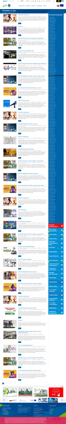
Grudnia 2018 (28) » (52, 153)
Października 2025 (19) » (53, 37)
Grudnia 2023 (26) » (52, 68)
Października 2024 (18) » (53, 54)
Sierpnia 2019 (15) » (52, 142)
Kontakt (44, 5)
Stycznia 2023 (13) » (52, 84)
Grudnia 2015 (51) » (52, 205)
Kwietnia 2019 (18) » (52, 148)
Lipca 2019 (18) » (51, 143)
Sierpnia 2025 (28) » (52, 39)
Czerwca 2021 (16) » (52, 111)
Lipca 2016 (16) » (51, 195)
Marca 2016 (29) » (52, 200)
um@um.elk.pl (7, 412)
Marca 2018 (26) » (52, 166)
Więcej (20, 23)
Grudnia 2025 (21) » (52, 34)
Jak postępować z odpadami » (23, 412)
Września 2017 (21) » (52, 175)
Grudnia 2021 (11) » (52, 102)
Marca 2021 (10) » (52, 115)
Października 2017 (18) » (53, 173)
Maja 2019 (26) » (51, 146)
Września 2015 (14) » (52, 209)
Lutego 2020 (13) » (52, 133)
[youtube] (5, 1)
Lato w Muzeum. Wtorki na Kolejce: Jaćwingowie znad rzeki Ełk (31, 185)
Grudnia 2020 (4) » (52, 119)
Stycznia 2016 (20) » (52, 203)
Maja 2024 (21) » (51, 61)
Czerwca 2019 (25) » (52, 145)
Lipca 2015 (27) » (51, 212)
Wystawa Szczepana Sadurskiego (25, 259)
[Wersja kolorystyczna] (58, 1)
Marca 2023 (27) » (52, 81)
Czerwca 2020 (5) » (52, 128)
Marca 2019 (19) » (52, 149)
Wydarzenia (10, 12)
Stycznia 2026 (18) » (52, 32)
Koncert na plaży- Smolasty (23, 100)
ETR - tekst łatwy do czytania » (38, 414)
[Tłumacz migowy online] (62, 1)
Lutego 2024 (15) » (52, 65)
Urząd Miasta (39, 5)
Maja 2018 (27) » (51, 163)
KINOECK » (51, 412)
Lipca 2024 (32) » (51, 58)
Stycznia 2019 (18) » (52, 152)
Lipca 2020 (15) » (51, 126)
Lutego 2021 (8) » (52, 116)
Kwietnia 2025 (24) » (52, 45)
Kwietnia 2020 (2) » (52, 131)
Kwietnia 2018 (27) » (52, 165)
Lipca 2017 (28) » (51, 178)
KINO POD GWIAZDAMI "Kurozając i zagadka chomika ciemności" (31, 76)
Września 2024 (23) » (52, 55)
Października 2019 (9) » (52, 139)
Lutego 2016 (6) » (52, 202)
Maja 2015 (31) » (51, 215)
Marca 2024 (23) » (52, 64)
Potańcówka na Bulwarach (23, 14)
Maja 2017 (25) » (51, 180)
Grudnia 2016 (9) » (52, 188)
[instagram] (6, 1)
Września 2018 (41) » (52, 158)
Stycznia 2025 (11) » (52, 49)
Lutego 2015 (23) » (52, 219)
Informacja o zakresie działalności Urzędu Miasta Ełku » (40, 413)
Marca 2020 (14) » (52, 132)
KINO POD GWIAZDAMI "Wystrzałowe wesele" (27, 271)
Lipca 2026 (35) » (51, 24)
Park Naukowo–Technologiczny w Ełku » (24, 410)
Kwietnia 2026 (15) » (52, 28)
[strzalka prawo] (61, 386)
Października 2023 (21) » (53, 71)
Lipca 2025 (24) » (51, 41)
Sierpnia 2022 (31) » (52, 91)
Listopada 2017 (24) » (52, 172)
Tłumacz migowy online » (38, 415)
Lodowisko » (51, 410)
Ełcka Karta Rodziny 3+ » (38, 410)
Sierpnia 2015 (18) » (52, 210)
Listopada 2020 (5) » (52, 121)
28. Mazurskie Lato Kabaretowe (24, 221)
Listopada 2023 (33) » (52, 69)
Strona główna (22, 5)
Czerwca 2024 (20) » (52, 59)
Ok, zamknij (57, 418)
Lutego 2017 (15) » (52, 185)
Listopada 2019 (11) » (52, 138)
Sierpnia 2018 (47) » (52, 159)
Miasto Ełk (34, 5)
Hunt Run (20, 320)
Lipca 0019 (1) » (51, 222)
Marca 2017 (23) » (52, 183)
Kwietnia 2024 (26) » (52, 62)
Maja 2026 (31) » (51, 27)
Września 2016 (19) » (52, 192)
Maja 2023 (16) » (51, 78)
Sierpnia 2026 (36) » (52, 22)
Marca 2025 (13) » (52, 47)
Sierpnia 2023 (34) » (52, 74)
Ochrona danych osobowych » (38, 409)
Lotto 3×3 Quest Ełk (22, 209)
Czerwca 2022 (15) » (52, 94)
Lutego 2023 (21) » (52, 82)
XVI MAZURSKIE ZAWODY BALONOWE (26, 149)
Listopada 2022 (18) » (52, 86)
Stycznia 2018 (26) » (52, 169)
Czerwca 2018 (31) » (52, 162)
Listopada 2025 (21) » (52, 35)
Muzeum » (51, 413)
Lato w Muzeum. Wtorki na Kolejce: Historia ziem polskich (30, 283)
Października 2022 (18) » (53, 88)
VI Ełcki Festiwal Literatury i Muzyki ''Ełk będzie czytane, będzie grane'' (32, 63)
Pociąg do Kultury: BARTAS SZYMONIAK (26, 246)
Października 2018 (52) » (53, 156)
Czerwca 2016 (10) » (52, 196)
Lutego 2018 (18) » (52, 168)
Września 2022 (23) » (52, 89)
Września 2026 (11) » (52, 21)
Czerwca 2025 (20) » (52, 42)
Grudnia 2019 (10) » (52, 136)
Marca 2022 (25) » (52, 98)
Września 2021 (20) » (52, 106)
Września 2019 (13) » (52, 141)
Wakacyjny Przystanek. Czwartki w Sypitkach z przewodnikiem (31, 38)
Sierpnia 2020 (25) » (52, 125)
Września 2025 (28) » (52, 38)
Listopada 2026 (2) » (52, 18)
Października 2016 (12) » (53, 190)
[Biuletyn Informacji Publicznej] (58, 5)
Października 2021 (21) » (53, 105)
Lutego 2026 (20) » (52, 31)
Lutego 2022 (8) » (52, 99)
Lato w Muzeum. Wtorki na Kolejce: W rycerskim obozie (29, 370)
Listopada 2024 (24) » (52, 52)
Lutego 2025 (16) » (52, 48)
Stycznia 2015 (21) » (52, 220)
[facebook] (3, 1)
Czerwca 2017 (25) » (52, 179)
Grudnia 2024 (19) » (52, 51)
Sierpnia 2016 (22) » (52, 193)
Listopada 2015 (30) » (52, 206)
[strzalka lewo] (62, 386)
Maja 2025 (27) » (51, 44)
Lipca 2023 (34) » (51, 75)
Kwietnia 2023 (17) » (52, 79)
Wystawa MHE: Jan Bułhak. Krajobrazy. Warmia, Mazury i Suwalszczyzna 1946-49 (29, 332)
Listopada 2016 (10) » (52, 189)
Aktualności (28, 5)
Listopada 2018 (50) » (52, 155)
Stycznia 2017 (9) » (52, 186)
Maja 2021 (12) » (51, 112)
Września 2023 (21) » (52, 72)
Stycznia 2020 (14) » (52, 135)
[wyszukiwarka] (18, 1)
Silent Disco (20, 26)
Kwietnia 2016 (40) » (52, 199)
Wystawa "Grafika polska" (23, 136)
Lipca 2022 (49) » (51, 92)
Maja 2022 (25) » (51, 95)
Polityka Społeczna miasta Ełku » (23, 409)
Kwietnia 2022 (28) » (52, 96)
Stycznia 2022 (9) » (52, 101)
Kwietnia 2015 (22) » (52, 216)
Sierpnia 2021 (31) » (52, 108)
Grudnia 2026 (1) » (52, 17)
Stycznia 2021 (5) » (52, 118)
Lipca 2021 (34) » (51, 109)
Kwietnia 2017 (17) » (52, 182)
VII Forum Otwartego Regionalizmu (25, 345)
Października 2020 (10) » (53, 122)
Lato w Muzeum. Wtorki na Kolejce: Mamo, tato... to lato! (29, 87)
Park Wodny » (51, 409)
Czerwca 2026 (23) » (52, 25)
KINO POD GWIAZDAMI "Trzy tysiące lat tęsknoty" (28, 173)
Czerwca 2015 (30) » (52, 213)
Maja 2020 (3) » (51, 129)
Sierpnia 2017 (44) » (52, 176)
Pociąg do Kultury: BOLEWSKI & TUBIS (26, 50)
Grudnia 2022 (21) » (52, 85)
